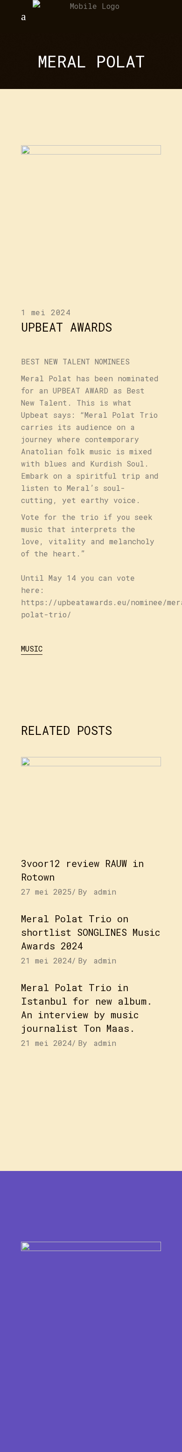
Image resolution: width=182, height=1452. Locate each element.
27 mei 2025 (46, 891)
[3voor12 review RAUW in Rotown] (91, 802)
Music (31, 648)
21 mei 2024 (46, 960)
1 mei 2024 (46, 312)
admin (104, 891)
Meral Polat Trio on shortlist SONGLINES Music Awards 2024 (91, 932)
